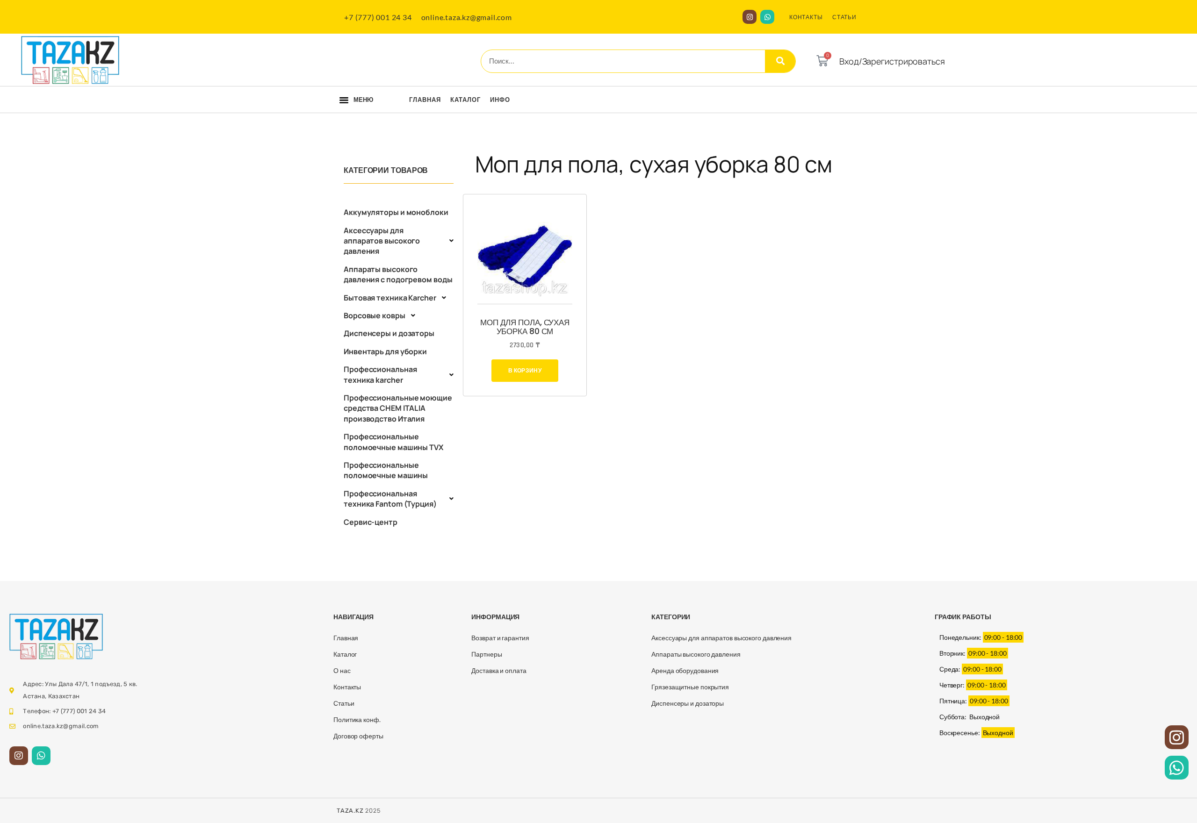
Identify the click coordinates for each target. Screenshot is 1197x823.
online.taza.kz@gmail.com (466, 17)
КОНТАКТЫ (805, 17)
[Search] (780, 61)
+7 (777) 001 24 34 (377, 17)
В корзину (524, 370)
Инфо (500, 99)
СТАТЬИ (844, 17)
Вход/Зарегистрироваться (892, 61)
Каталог (465, 99)
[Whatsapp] (767, 17)
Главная (425, 99)
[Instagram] (750, 17)
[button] (344, 100)
